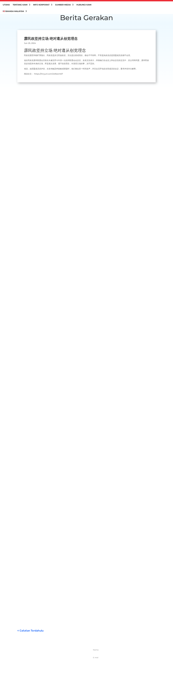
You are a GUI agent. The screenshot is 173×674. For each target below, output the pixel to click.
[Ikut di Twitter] (50, 663)
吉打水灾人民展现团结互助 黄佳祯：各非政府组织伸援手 (50, 187)
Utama (6, 5)
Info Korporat (41, 5)
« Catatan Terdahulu (30, 630)
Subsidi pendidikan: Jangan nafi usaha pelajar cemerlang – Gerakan (59, 604)
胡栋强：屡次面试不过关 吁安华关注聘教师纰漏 (45, 417)
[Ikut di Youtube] (62, 663)
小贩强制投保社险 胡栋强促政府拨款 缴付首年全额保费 (49, 570)
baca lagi (24, 200)
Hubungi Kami (83, 5)
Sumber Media (63, 5)
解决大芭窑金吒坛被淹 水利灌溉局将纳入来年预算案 (48, 300)
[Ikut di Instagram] (56, 663)
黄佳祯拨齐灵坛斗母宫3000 (35, 537)
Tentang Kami (20, 5)
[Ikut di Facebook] (44, 663)
